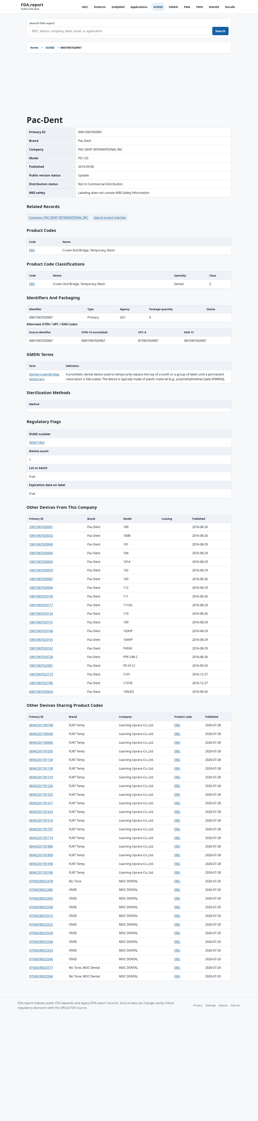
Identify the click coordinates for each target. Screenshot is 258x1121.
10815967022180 (41, 683)
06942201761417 (41, 803)
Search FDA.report (42, 23)
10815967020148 (41, 631)
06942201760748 (41, 725)
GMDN (173, 7)
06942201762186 (41, 872)
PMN (199, 7)
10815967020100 (41, 596)
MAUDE (214, 7)
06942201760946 (41, 734)
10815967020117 (41, 605)
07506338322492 (41, 898)
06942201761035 (41, 751)
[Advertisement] (129, 84)
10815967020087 (41, 579)
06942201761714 (41, 838)
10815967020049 (41, 544)
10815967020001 (41, 527)
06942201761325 (41, 794)
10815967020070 (41, 570)
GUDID (158, 7)
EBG (32, 250)
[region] (129, 246)
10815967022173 (41, 674)
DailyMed (118, 7)
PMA (187, 7)
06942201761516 (41, 820)
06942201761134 (41, 760)
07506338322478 (41, 881)
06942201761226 (41, 786)
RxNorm (100, 7)
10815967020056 (41, 553)
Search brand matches (110, 217)
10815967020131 (41, 622)
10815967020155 (41, 640)
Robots (223, 1005)
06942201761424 (41, 812)
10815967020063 (41, 562)
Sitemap (210, 1005)
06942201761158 (41, 768)
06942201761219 (41, 777)
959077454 (36, 442)
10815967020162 (41, 648)
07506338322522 (41, 924)
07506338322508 (41, 907)
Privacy (197, 1005)
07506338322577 (41, 968)
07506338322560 (41, 959)
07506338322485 (41, 890)
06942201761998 (41, 864)
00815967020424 (41, 692)
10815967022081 (41, 665)
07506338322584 (41, 976)
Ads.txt (235, 1005)
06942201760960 (41, 742)
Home (34, 47)
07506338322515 (41, 916)
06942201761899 (41, 855)
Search (220, 31)
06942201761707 (41, 829)
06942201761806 (41, 846)
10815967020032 (41, 536)
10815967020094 (41, 588)
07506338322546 (41, 942)
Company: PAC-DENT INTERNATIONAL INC (58, 217)
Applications (139, 7)
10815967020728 (41, 657)
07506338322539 (41, 933)
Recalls (230, 7)
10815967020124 (41, 613)
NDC (85, 7)
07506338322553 (41, 950)
